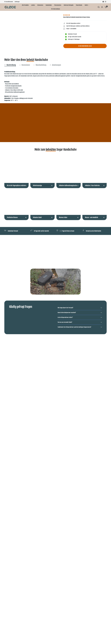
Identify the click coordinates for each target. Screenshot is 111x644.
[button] (66, 15)
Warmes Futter (63, 217)
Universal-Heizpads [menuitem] (68, 5)
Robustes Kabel (37, 217)
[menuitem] (9, 2)
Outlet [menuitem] (86, 5)
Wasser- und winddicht (91, 217)
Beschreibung (11, 65)
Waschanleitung (41, 65)
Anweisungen (56, 65)
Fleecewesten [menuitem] (57, 5)
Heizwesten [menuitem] (40, 5)
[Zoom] (55, 16)
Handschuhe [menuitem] (49, 5)
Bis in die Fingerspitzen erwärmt (16, 185)
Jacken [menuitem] (33, 5)
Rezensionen (26, 65)
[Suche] (98, 7)
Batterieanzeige (37, 185)
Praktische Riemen (12, 217)
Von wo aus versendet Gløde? (65, 322)
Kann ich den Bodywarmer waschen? (67, 312)
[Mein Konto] (102, 7)
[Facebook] (103, 2)
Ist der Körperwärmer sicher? (65, 317)
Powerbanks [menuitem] (79, 5)
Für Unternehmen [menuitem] (55, 9)
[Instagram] (105, 2)
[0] (105, 7)
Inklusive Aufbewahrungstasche (68, 185)
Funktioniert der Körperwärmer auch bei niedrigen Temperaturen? (74, 327)
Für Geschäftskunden (8, 1)
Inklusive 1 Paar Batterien (92, 185)
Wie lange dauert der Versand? (65, 308)
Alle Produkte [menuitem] (25, 5)
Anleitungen (17, 1)
